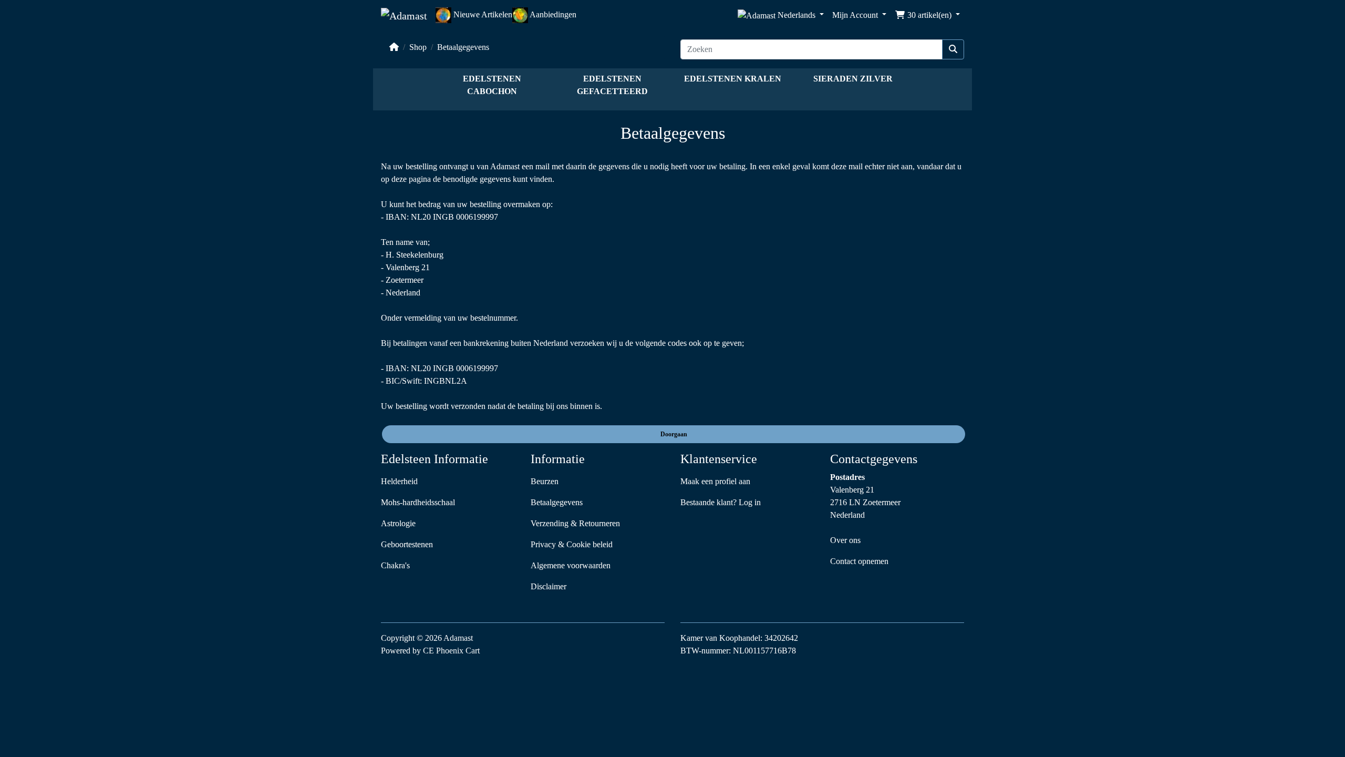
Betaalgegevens (463, 47)
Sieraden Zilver (853, 78)
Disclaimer (548, 586)
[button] (780, 15)
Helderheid (399, 481)
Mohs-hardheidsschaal (418, 502)
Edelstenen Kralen (732, 78)
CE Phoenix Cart (451, 650)
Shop (418, 47)
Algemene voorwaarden (571, 565)
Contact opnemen (859, 561)
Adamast (458, 637)
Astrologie (398, 523)
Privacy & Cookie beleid (572, 544)
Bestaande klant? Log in (720, 502)
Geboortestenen (407, 544)
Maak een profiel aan (715, 481)
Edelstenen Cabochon (492, 85)
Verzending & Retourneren (575, 523)
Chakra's (395, 565)
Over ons (845, 540)
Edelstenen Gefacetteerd (612, 85)
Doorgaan (673, 434)
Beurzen (544, 481)
